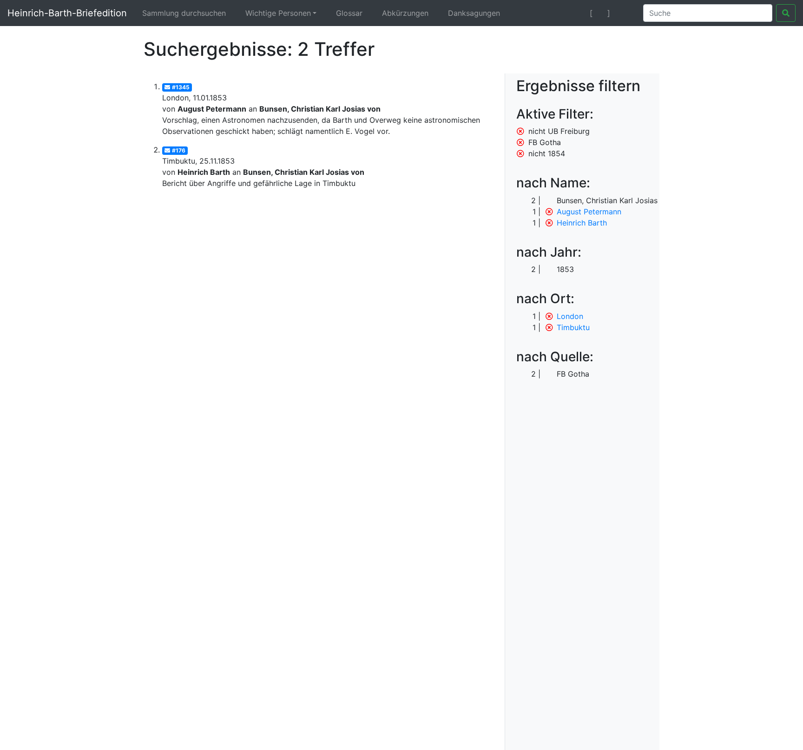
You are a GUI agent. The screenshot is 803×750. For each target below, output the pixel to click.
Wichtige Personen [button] (278, 13)
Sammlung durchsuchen (184, 13)
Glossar (349, 13)
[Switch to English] (625, 13)
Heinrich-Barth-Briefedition (67, 13)
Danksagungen (474, 13)
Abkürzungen (405, 13)
